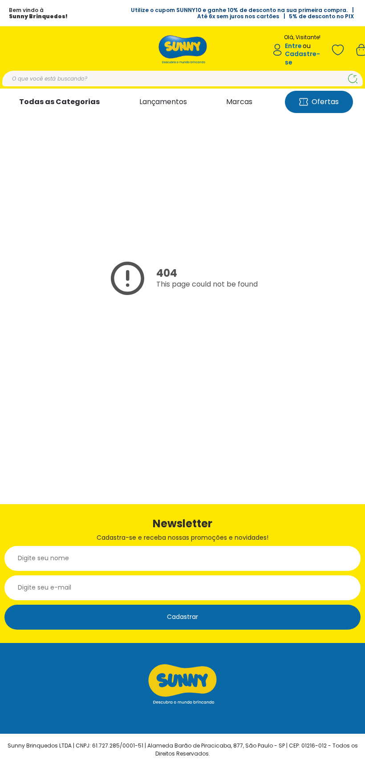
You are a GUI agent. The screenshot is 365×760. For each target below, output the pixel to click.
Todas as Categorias (59, 102)
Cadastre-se (302, 58)
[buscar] (352, 79)
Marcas (239, 102)
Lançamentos (163, 102)
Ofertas (325, 102)
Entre (293, 46)
